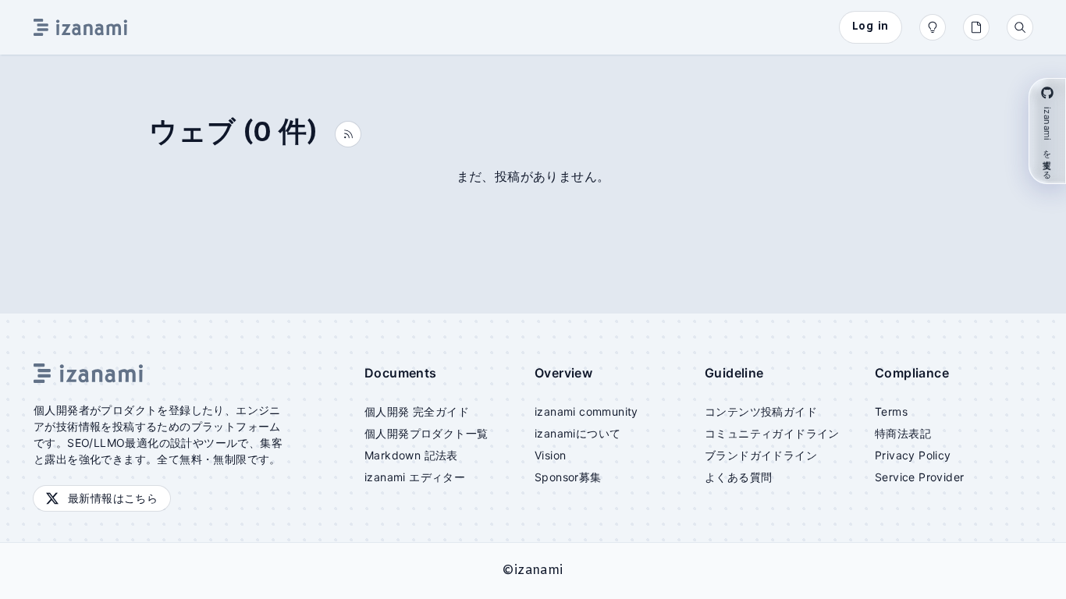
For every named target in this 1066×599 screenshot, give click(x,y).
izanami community (586, 411)
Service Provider (919, 477)
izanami (538, 570)
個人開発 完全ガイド (416, 411)
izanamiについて (577, 433)
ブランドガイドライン (761, 455)
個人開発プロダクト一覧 (426, 433)
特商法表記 (903, 433)
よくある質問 (738, 477)
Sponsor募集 (568, 477)
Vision (550, 455)
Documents (400, 373)
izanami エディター (414, 477)
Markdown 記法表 (411, 455)
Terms (891, 411)
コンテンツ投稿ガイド (761, 411)
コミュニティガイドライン (772, 433)
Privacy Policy (913, 455)
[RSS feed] (348, 134)
